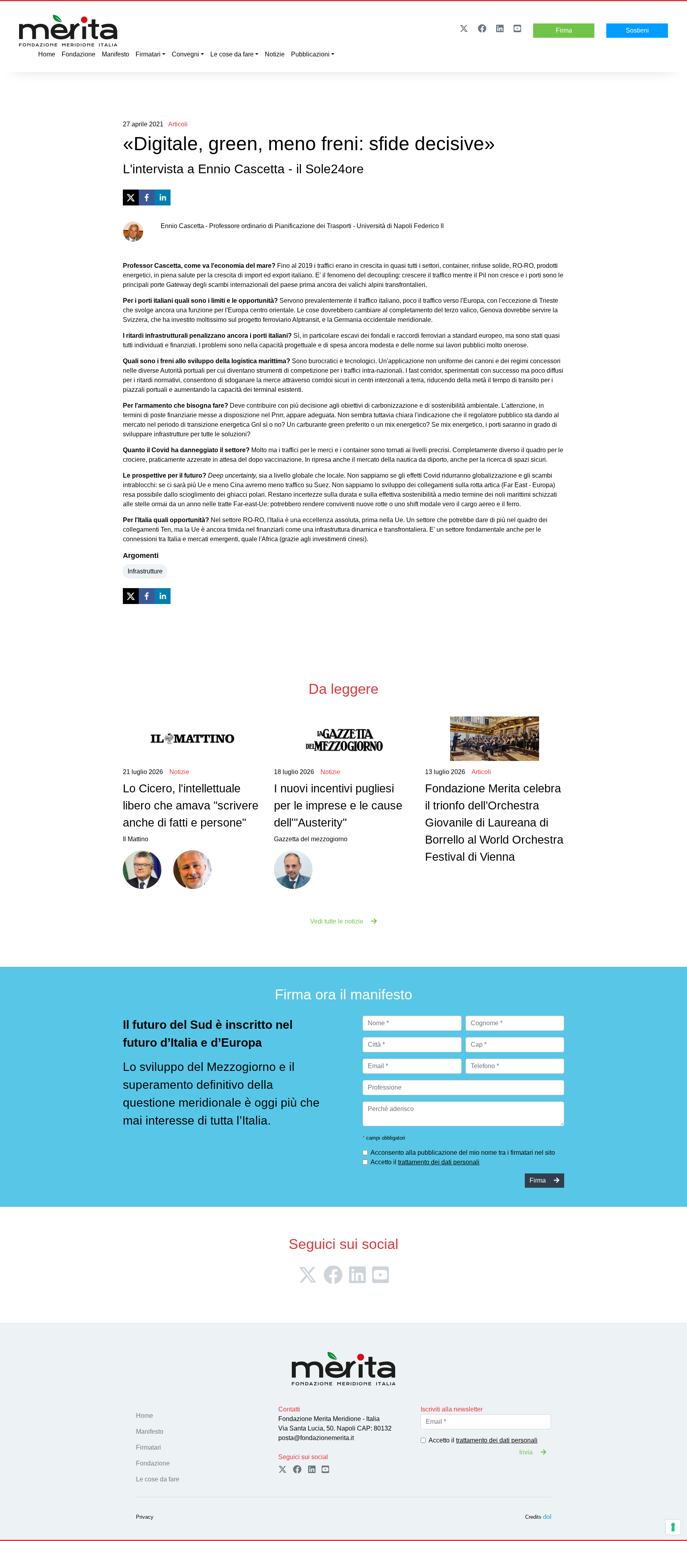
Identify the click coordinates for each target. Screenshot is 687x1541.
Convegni (185, 54)
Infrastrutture (145, 571)
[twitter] (131, 197)
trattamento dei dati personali (438, 1162)
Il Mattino (190, 806)
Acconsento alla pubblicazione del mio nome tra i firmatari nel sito (463, 1152)
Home (46, 54)
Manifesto (115, 54)
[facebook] (147, 197)
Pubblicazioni (310, 54)
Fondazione (78, 54)
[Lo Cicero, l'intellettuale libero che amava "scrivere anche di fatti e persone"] (192, 738)
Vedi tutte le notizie (337, 921)
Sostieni (637, 30)
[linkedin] (163, 197)
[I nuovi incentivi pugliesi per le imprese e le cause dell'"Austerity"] (343, 738)
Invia (526, 1452)
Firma (564, 30)
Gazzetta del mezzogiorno (338, 806)
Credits (533, 1517)
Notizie (275, 54)
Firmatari (148, 54)
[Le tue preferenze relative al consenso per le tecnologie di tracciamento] (673, 1527)
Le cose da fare (232, 54)
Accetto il (425, 1162)
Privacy (144, 1517)
